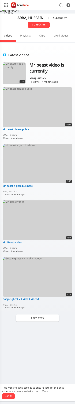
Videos (8, 36)
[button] (68, 5)
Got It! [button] (8, 396)
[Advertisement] (37, 362)
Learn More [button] (41, 391)
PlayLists (25, 36)
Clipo (42, 36)
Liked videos (61, 36)
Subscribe (38, 25)
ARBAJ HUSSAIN (30, 18)
